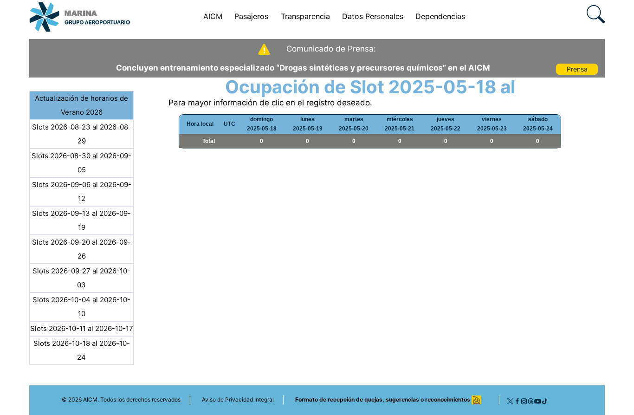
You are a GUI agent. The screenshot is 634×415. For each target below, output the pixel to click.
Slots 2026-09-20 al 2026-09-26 (81, 249)
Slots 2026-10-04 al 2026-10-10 (81, 306)
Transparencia (305, 16)
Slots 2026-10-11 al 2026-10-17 (81, 328)
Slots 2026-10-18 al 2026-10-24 (81, 350)
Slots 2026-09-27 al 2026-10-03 (81, 277)
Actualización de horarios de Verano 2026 (81, 105)
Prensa (577, 69)
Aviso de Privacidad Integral (238, 399)
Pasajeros (251, 16)
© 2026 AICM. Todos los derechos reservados (121, 399)
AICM (212, 16)
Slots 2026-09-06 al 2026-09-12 (81, 191)
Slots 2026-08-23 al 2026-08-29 (81, 134)
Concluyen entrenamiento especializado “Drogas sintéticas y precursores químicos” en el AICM (303, 67)
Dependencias (440, 16)
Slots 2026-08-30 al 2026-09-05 (81, 162)
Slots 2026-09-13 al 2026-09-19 (81, 220)
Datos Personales (372, 16)
